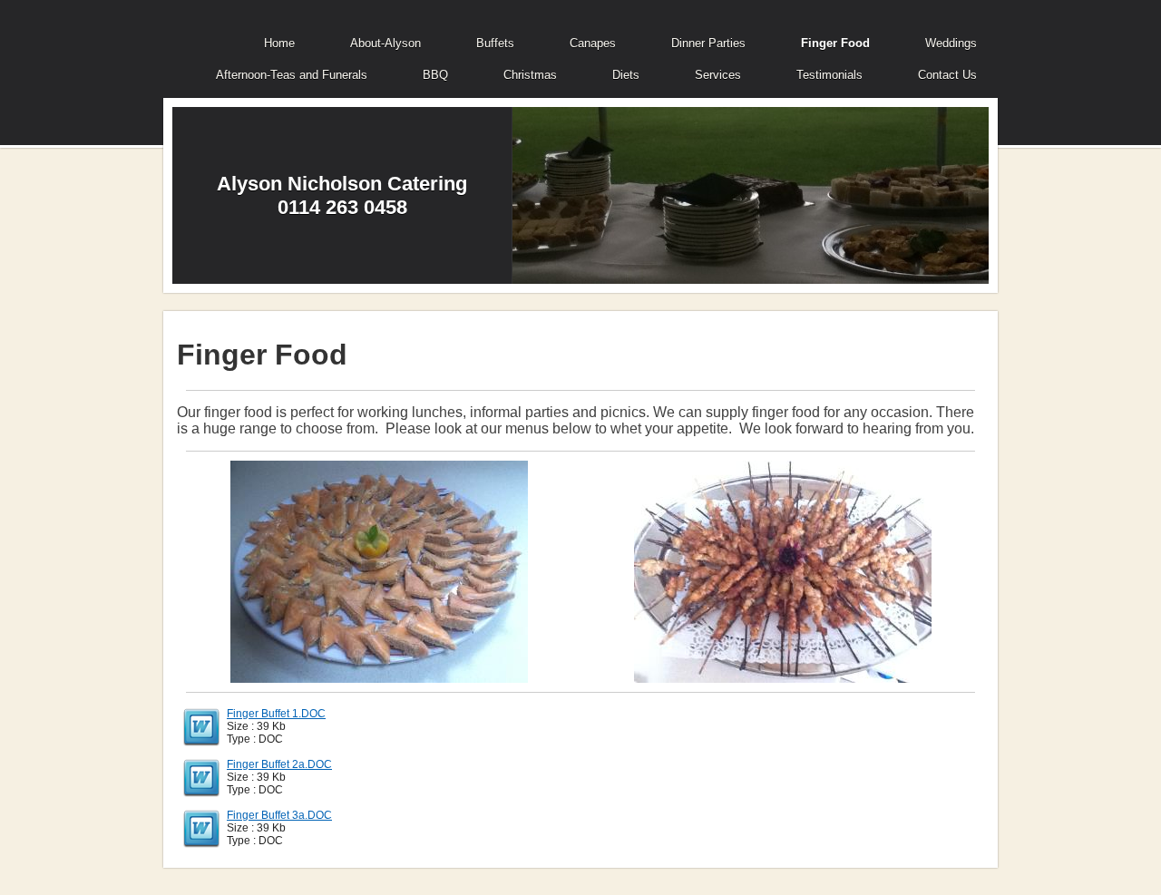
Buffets (495, 43)
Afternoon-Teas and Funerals (291, 75)
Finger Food (835, 43)
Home (279, 43)
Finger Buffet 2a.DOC (279, 764)
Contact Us (947, 75)
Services (718, 75)
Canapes (593, 43)
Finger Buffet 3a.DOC (279, 815)
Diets (625, 75)
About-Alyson (385, 43)
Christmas (530, 75)
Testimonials (829, 75)
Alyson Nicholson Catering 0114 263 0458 (342, 195)
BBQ (435, 75)
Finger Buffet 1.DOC (276, 713)
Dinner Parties (708, 43)
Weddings (951, 43)
